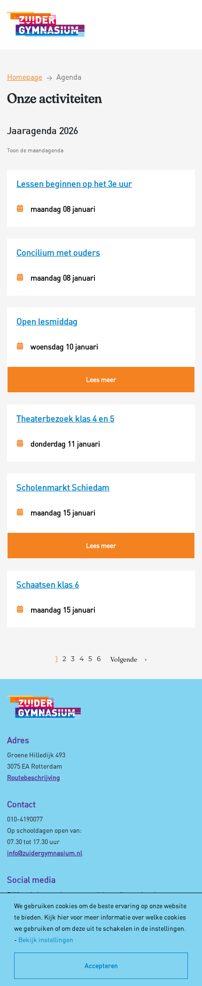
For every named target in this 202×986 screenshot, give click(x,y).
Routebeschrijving (33, 777)
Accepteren (101, 965)
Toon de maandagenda (35, 150)
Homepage (24, 77)
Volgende (123, 659)
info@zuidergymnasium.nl (44, 853)
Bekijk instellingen (45, 940)
